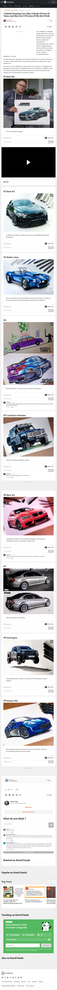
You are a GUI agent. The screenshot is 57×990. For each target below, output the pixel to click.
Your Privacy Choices (7, 981)
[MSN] (18, 977)
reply (12, 407)
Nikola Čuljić (9, 20)
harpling (8, 402)
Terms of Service (30, 985)
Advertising (17, 981)
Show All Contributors (28, 812)
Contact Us (34, 981)
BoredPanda (9, 2)
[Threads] (15, 977)
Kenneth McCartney (11, 834)
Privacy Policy (20, 985)
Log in (53, 2)
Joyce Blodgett (10, 842)
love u (7, 829)
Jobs (28, 981)
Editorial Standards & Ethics (8, 985)
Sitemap (41, 981)
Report (52, 241)
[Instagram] (5, 977)
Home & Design (14, 10)
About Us (23, 981)
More (38, 6)
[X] (10, 977)
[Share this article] (51, 80)
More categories (11, 939)
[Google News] (21, 977)
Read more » (28, 807)
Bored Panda (7, 973)
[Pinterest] (7, 977)
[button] (49, 882)
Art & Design (7, 10)
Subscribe (46, 945)
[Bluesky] (13, 977)
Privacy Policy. (34, 950)
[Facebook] (2, 977)
